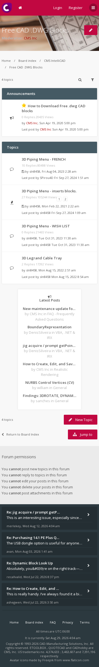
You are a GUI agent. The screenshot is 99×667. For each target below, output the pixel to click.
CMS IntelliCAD (54, 61)
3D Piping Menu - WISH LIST (46, 226)
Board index (27, 61)
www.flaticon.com (76, 660)
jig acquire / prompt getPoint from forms (49, 345)
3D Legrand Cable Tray (42, 258)
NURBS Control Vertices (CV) (49, 382)
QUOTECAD (57, 648)
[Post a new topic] (90, 30)
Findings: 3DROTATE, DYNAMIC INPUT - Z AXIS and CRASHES (49, 395)
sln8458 (34, 171)
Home (6, 61)
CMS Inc (30, 38)
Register (75, 7)
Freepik (48, 660)
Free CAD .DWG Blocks (35, 29)
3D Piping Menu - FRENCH (44, 159)
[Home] (7, 8)
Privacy (67, 622)
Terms (84, 622)
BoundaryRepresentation (50, 326)
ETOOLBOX (38, 648)
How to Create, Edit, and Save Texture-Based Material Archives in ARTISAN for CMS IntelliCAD (49, 363)
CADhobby (80, 648)
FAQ (53, 622)
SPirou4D (46, 178)
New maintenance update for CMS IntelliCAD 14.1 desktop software (49, 308)
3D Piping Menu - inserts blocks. (49, 190)
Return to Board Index (22, 434)
